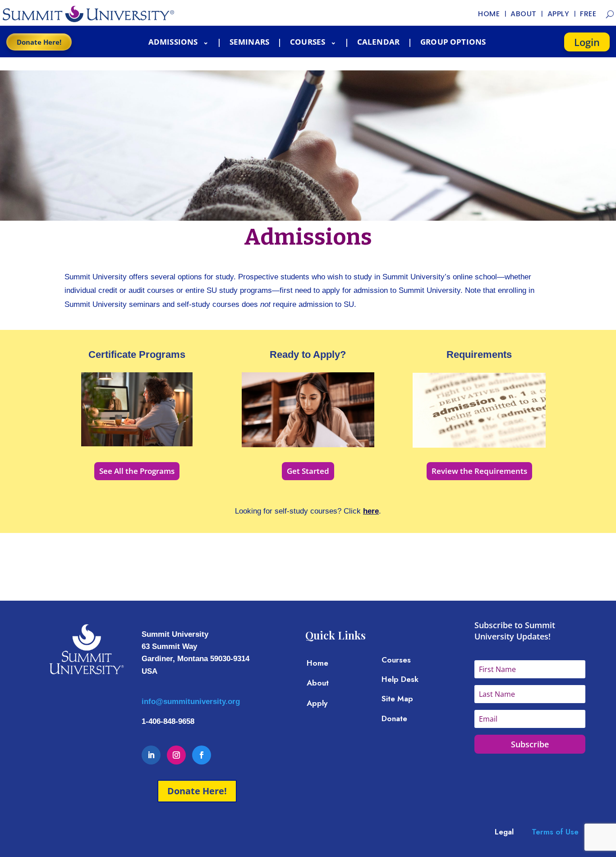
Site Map (397, 698)
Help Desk (400, 679)
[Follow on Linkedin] (151, 755)
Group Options (453, 42)
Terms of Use (555, 831)
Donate (394, 718)
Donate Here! (39, 41)
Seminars (249, 42)
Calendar (378, 42)
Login (587, 42)
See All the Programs (137, 471)
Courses (308, 42)
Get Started (308, 471)
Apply (317, 703)
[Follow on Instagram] (176, 755)
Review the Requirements (479, 471)
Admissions (174, 42)
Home (317, 663)
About (318, 682)
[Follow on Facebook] (201, 755)
